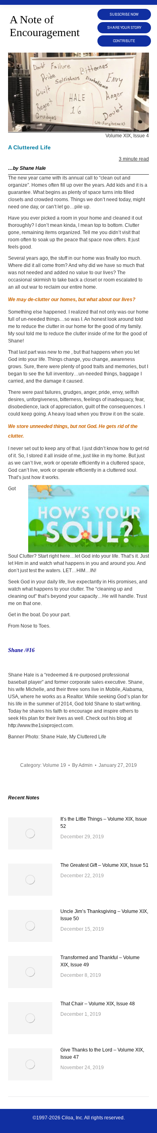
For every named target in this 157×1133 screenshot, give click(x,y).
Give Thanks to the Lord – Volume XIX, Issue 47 (102, 1053)
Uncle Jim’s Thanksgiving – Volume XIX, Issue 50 (104, 915)
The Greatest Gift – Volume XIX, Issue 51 (104, 865)
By (82, 765)
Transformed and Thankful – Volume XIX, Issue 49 (100, 961)
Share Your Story (124, 28)
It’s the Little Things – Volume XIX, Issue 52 (103, 822)
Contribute (124, 41)
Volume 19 (54, 765)
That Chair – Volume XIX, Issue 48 (97, 1004)
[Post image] (30, 833)
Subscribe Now (123, 14)
